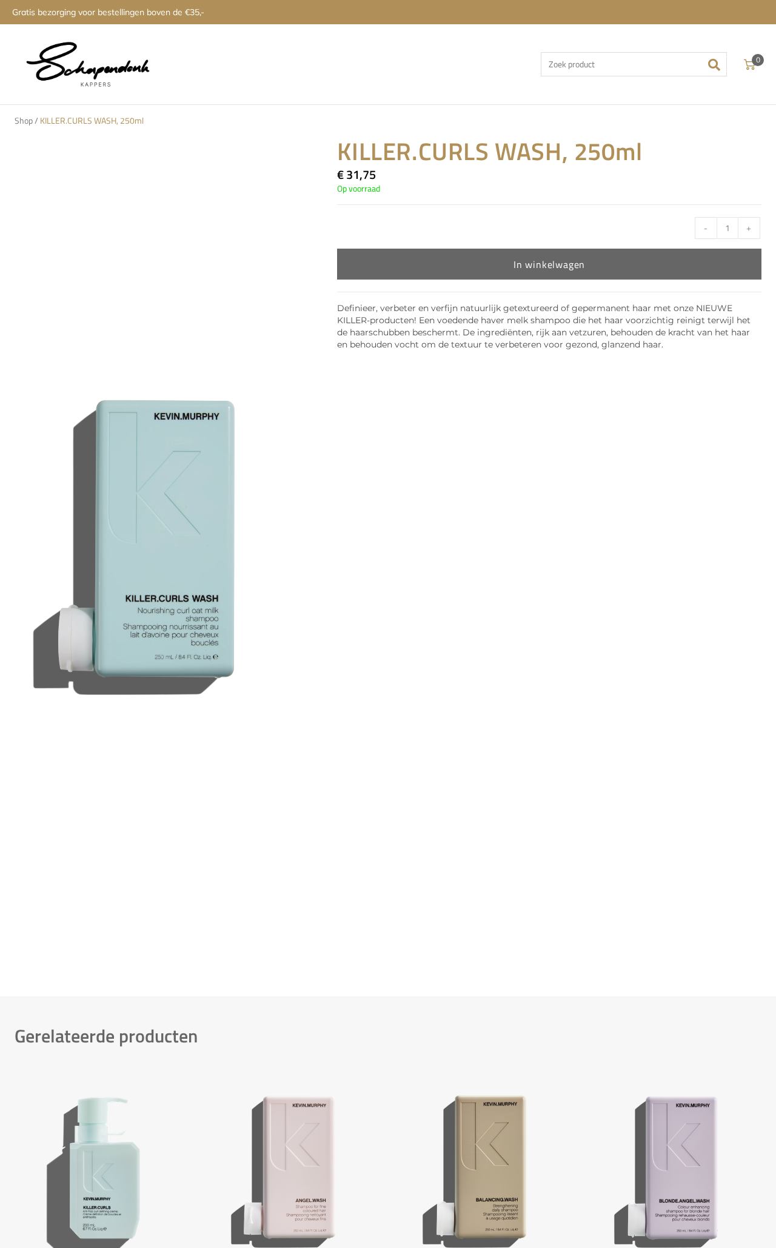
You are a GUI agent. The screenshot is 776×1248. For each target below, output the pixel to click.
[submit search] (718, 64)
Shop (24, 121)
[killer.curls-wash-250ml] (152, 542)
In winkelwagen (549, 264)
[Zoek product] (634, 64)
